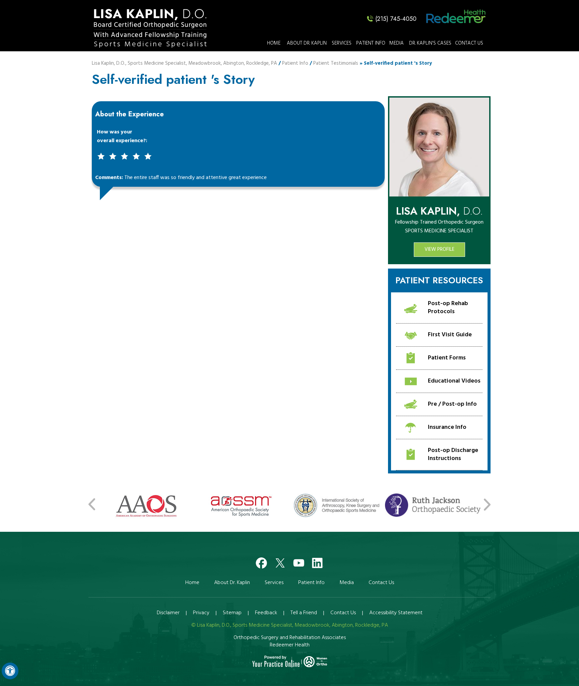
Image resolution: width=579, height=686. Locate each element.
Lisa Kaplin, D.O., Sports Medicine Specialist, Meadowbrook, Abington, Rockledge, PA (184, 63)
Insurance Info (447, 427)
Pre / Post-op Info (452, 404)
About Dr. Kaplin (307, 43)
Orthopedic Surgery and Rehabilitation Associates (290, 637)
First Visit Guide (450, 335)
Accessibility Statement (396, 613)
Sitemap (232, 613)
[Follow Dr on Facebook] (261, 561)
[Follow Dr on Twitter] (280, 561)
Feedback (266, 613)
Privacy (201, 613)
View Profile (439, 249)
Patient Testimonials (335, 63)
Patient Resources (439, 280)
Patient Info (370, 43)
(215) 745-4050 (395, 18)
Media (396, 43)
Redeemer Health (290, 645)
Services (341, 43)
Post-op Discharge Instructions (453, 454)
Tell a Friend (304, 613)
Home (273, 43)
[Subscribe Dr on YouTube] (299, 561)
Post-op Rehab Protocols (448, 308)
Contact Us (469, 43)
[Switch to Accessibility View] (10, 671)
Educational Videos (454, 381)
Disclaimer (168, 613)
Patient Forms (447, 358)
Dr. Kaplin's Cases (430, 43)
